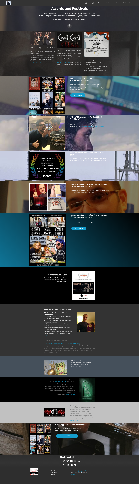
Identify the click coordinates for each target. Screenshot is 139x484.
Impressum (74, 474)
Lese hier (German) (35, 63)
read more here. (74, 420)
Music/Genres (99, 3)
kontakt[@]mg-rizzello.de (81, 471)
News (119, 3)
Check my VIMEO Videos (67, 436)
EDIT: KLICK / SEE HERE (63, 62)
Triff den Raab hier (70, 394)
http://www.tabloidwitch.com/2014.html (55, 335)
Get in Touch (128, 3)
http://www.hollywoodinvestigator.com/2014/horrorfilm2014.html (62, 343)
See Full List (78, 95)
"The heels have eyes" (61, 381)
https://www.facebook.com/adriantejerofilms (92, 126)
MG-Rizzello (15, 3)
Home (89, 3)
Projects (110, 3)
